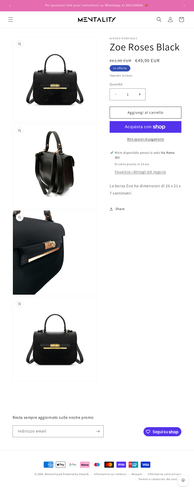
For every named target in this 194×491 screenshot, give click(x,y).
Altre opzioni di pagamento (145, 139)
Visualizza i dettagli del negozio (140, 171)
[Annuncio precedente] (9, 5)
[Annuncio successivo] (184, 5)
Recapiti (137, 474)
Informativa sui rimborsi (110, 474)
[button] (10, 19)
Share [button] (120, 208)
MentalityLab (53, 474)
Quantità (116, 84)
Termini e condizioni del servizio (159, 479)
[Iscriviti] (97, 431)
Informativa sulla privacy (165, 474)
